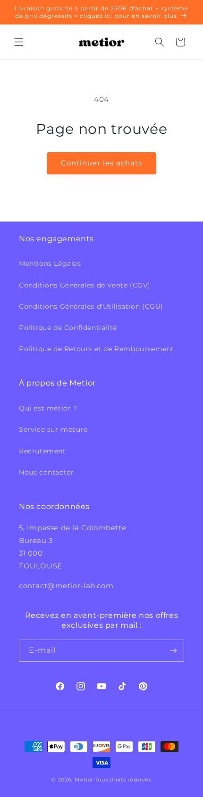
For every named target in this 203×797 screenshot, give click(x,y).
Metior (84, 779)
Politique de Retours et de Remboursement (96, 349)
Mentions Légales (50, 263)
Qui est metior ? (48, 408)
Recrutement (42, 451)
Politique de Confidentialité (68, 327)
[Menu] (18, 42)
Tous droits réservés (123, 779)
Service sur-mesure (53, 429)
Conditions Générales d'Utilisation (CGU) (91, 306)
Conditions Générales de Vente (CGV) (85, 285)
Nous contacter (46, 472)
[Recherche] (159, 42)
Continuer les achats (101, 162)
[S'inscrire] (173, 651)
